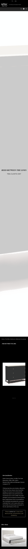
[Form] (16, 1)
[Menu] (25, 8)
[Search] (12, 1)
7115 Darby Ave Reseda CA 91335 (15, 4)
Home (3, 339)
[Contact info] (23, 8)
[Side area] (20, 8)
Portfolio (7, 339)
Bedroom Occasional (21, 339)
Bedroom (13, 339)
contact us (12, 512)
